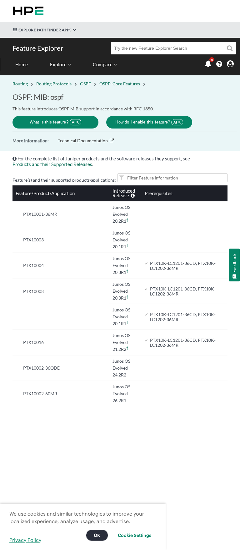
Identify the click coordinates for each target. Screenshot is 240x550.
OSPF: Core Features (119, 83)
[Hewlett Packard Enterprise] (27, 11)
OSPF (85, 83)
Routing (20, 83)
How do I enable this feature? (146, 122)
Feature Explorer (37, 48)
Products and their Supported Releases (52, 164)
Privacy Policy (25, 540)
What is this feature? (53, 122)
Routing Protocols (54, 83)
